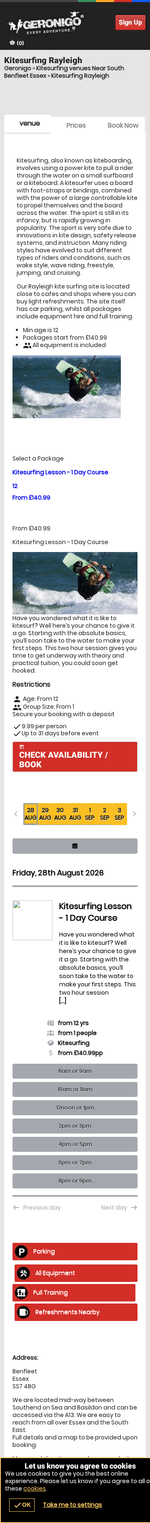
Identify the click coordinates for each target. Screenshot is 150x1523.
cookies (34, 1488)
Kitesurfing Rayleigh (80, 75)
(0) (19, 43)
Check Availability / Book (63, 756)
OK (22, 1505)
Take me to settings (72, 1505)
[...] (30, 977)
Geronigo (17, 68)
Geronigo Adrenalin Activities (75, 22)
